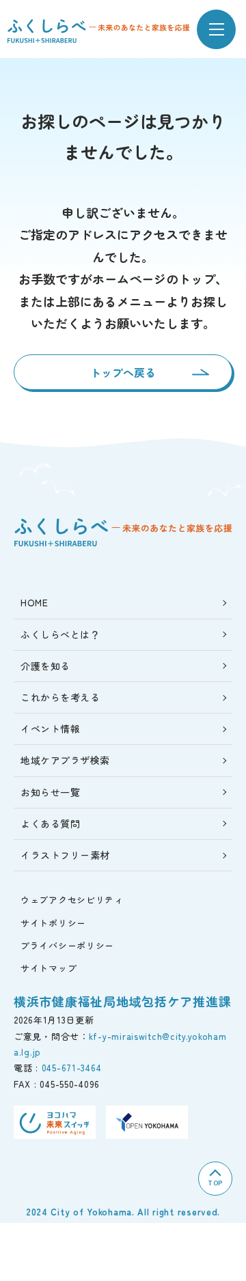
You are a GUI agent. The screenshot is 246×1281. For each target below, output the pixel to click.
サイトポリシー (53, 922)
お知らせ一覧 (50, 792)
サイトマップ (48, 967)
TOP (215, 1182)
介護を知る (45, 666)
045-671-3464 (72, 1067)
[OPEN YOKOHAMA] (147, 1122)
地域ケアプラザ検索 (65, 760)
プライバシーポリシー (67, 945)
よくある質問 (50, 823)
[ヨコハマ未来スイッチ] (55, 1122)
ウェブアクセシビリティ (72, 899)
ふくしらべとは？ (60, 634)
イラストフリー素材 (65, 855)
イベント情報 (50, 728)
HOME (34, 602)
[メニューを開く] (216, 29)
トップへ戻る (123, 372)
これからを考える (60, 697)
